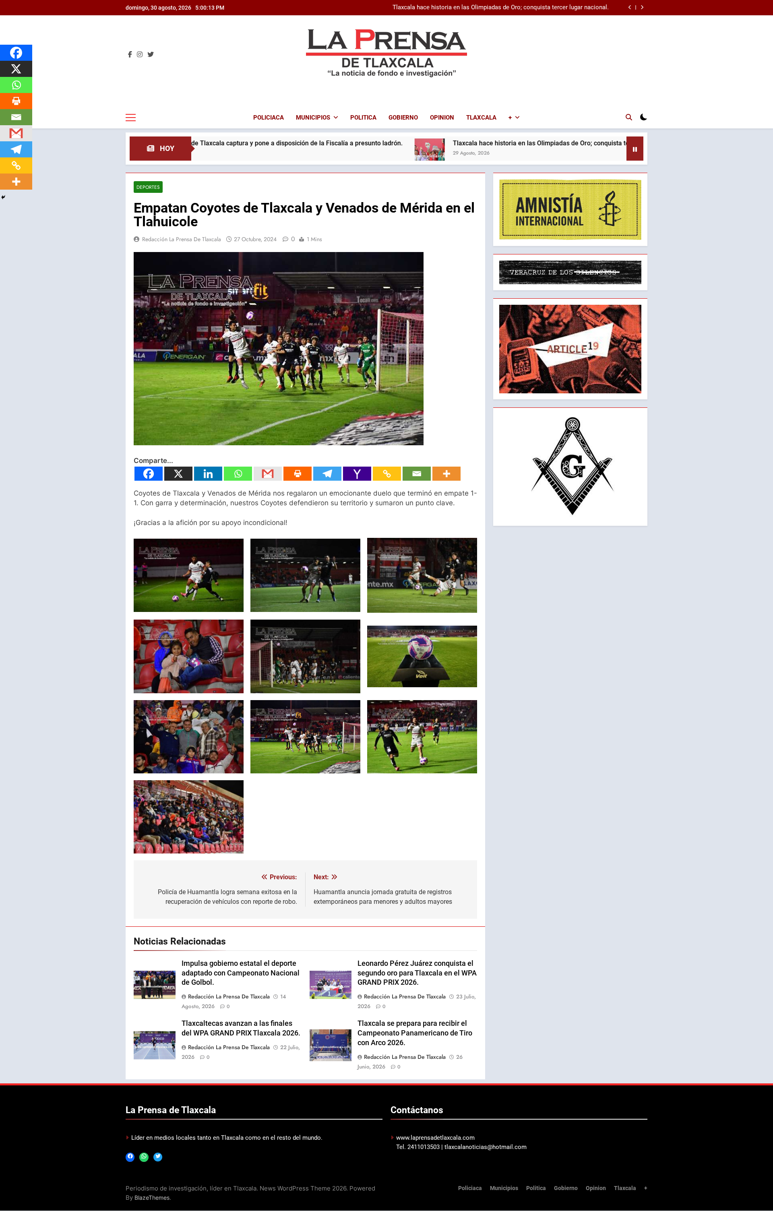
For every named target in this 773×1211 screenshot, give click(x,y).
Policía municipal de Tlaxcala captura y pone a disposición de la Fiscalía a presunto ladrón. (191, 143)
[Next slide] (642, 7)
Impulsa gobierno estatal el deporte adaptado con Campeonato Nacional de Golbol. (241, 973)
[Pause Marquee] (634, 148)
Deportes (148, 187)
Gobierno (403, 117)
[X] (178, 474)
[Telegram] (327, 474)
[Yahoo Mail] (357, 474)
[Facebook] (148, 474)
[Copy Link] (387, 474)
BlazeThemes (151, 1197)
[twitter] (150, 55)
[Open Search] (629, 117)
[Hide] (3, 197)
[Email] (417, 474)
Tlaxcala (481, 117)
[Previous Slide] (629, 7)
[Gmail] (268, 474)
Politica (363, 117)
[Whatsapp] (238, 474)
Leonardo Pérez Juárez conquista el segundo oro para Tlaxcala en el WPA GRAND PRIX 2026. (417, 973)
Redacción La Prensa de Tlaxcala (181, 239)
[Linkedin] (208, 474)
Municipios (313, 117)
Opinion (442, 117)
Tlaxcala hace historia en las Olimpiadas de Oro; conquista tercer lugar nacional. (501, 7)
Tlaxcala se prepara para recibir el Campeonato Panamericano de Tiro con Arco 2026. (415, 1033)
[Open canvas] (131, 117)
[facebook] (130, 55)
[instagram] (139, 55)
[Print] (297, 474)
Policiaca (268, 117)
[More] (446, 474)
